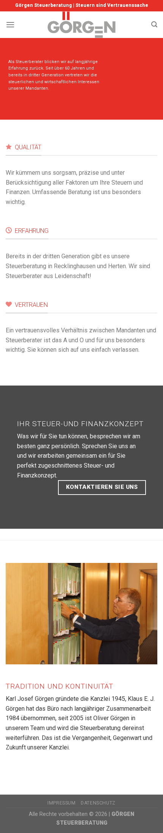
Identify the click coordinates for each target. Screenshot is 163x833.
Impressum (61, 803)
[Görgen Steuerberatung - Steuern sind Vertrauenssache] (82, 24)
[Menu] (10, 24)
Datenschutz (98, 803)
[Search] (154, 24)
